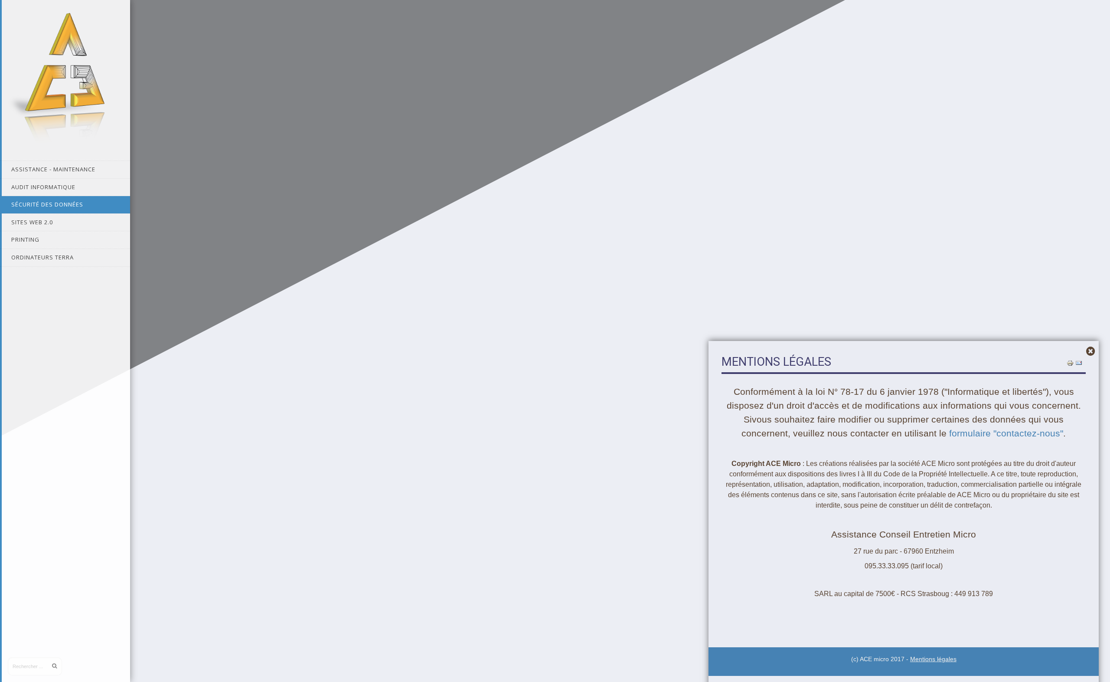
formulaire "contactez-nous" (1006, 433)
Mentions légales (933, 659)
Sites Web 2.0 (32, 222)
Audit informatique (43, 187)
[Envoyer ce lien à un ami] (1078, 363)
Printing (25, 239)
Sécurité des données (47, 204)
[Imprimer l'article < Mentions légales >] (1070, 363)
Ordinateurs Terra (42, 257)
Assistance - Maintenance (53, 169)
